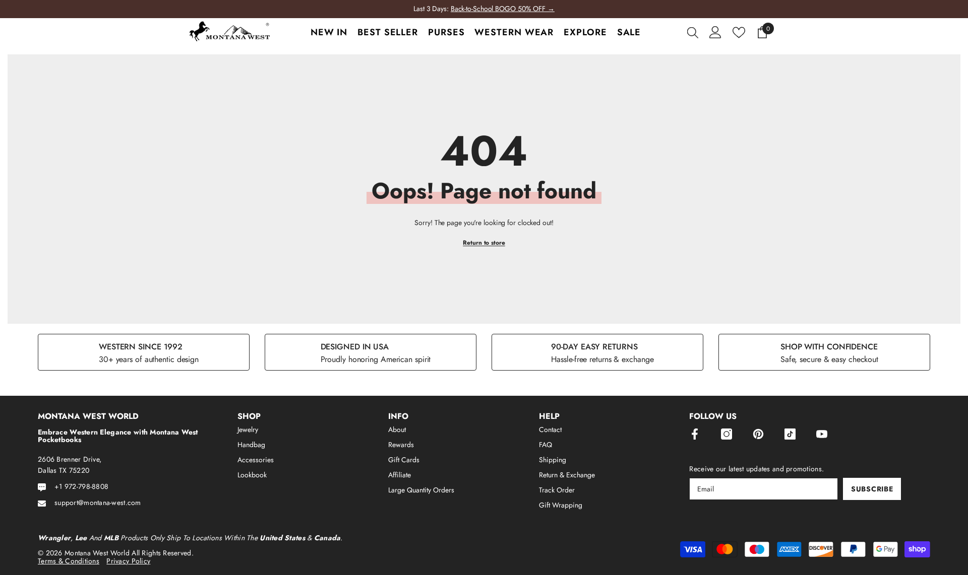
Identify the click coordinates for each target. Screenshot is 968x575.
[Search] (693, 32)
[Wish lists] (739, 32)
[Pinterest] (758, 434)
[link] (144, 352)
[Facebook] (695, 434)
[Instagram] (726, 434)
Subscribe (872, 489)
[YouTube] (822, 434)
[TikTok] (790, 434)
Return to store (484, 242)
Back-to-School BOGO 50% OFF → (503, 9)
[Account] (715, 32)
